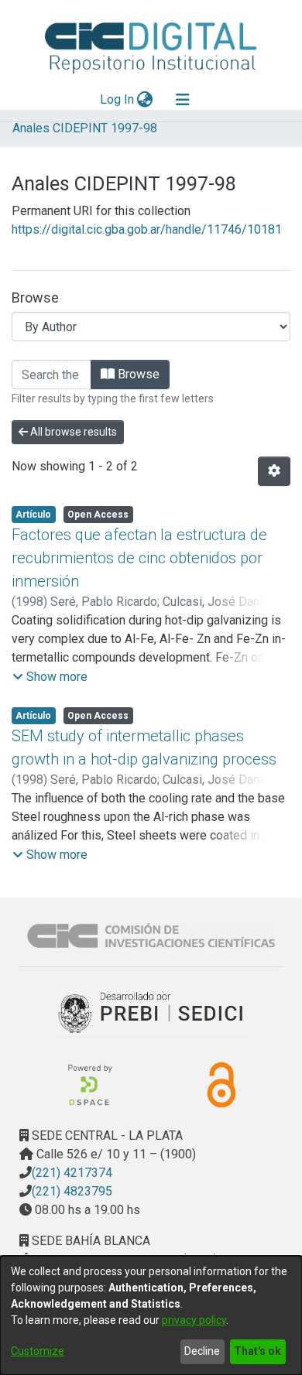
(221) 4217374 (72, 1172)
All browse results (72, 432)
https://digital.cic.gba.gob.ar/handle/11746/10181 (147, 229)
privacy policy (194, 1320)
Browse (137, 374)
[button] (50, 677)
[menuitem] (145, 100)
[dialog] (151, 1315)
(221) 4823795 (72, 1191)
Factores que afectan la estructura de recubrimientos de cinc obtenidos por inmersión (139, 557)
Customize (37, 1351)
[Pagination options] (274, 471)
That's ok (257, 1351)
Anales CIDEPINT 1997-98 (84, 128)
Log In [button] (118, 99)
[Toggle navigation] (182, 99)
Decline (202, 1351)
